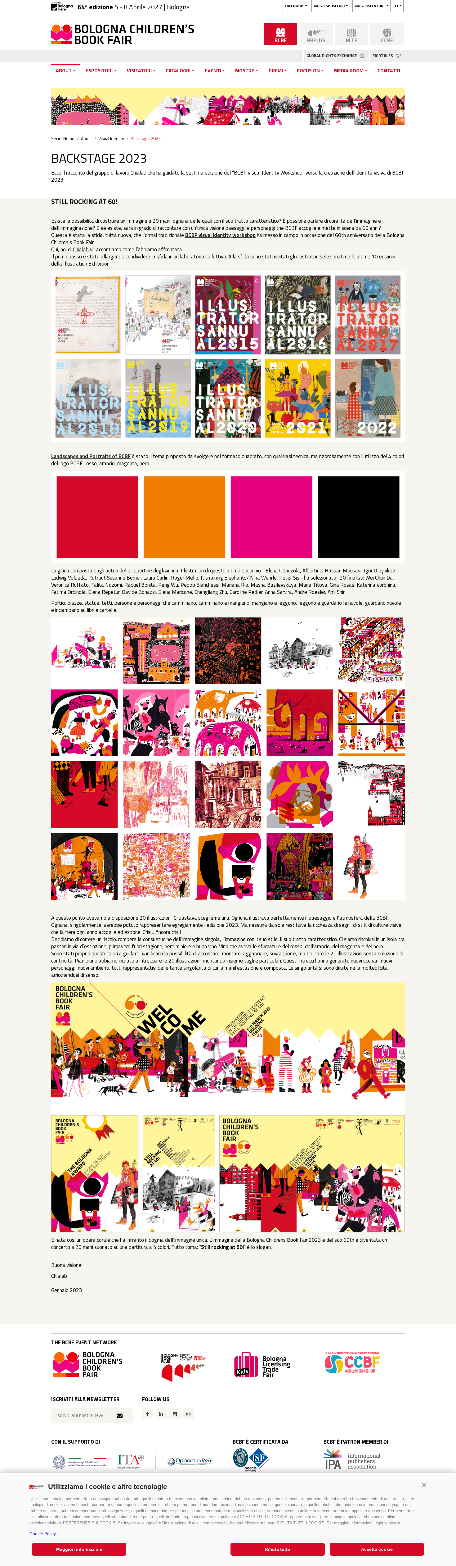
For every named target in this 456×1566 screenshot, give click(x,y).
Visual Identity (111, 138)
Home (68, 138)
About (64, 70)
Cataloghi (178, 70)
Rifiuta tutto (277, 1549)
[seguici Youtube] (175, 1413)
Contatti (389, 70)
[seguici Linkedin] (161, 1413)
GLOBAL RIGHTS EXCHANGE (332, 55)
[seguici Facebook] (147, 1413)
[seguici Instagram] (188, 1413)
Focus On (308, 70)
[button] (424, 1485)
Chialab (81, 249)
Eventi (213, 70)
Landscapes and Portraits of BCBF (91, 456)
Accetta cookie (377, 1549)
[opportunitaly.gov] (133, 1461)
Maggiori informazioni (79, 1549)
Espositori (99, 70)
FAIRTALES (383, 55)
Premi (276, 70)
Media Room (349, 70)
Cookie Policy (42, 1533)
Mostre (244, 70)
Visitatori (139, 70)
